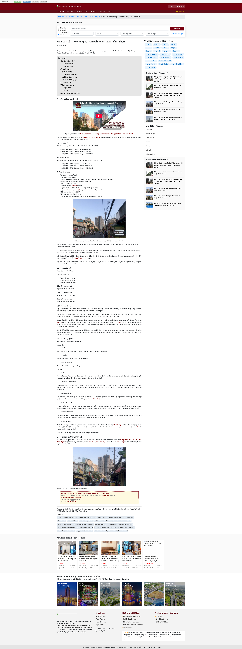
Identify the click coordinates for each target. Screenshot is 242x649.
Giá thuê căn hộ (68, 66)
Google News (127, 628)
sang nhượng (100, 442)
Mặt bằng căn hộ (66, 72)
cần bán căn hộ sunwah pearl (102, 531)
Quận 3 (165, 44)
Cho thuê (63, 30)
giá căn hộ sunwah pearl (64, 524)
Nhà (67, 11)
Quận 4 (173, 44)
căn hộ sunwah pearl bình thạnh (66, 527)
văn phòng (86, 190)
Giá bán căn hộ (68, 64)
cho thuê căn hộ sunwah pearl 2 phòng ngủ (122, 527)
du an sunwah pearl (128, 517)
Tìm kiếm (177, 29)
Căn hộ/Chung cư (77, 11)
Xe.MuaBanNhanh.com (130, 619)
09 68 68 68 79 (71, 502)
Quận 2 (119, 322)
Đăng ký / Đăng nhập (177, 6)
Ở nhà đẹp (149, 129)
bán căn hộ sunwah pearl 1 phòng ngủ (83, 524)
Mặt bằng (93, 11)
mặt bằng (120, 442)
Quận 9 (148, 51)
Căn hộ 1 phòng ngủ (69, 74)
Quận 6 (156, 48)
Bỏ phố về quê (150, 134)
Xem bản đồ (82, 632)
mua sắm (136, 427)
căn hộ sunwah (98, 521)
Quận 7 (165, 48)
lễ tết (98, 399)
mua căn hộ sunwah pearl (124, 521)
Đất (86, 11)
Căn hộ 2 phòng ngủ (69, 77)
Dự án (148, 142)
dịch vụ (79, 190)
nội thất (74, 186)
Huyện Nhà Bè (150, 67)
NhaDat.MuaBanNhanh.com (131, 616)
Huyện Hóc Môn (177, 64)
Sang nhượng (64, 32)
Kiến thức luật (150, 154)
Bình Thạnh (105, 495)
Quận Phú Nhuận (151, 57)
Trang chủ (61, 11)
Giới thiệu (158, 616)
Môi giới (148, 150)
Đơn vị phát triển (65, 82)
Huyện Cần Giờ (151, 64)
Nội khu (65, 90)
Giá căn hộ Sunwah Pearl (68, 61)
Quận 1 (59, 322)
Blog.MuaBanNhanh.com (130, 622)
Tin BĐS (109, 11)
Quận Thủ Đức (150, 61)
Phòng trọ (101, 11)
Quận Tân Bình (165, 57)
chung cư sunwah (100, 524)
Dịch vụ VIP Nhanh (161, 622)
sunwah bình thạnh (72, 521)
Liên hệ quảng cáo (161, 619)
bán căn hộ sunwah (112, 524)
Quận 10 (157, 51)
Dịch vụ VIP (150, 138)
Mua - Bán (63, 28)
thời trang (117, 425)
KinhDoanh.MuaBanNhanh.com (132, 625)
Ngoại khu (66, 88)
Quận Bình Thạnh (151, 54)
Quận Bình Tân (177, 54)
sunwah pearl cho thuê (115, 517)
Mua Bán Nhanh (100, 616)
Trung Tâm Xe (100, 619)
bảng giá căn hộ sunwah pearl (84, 531)
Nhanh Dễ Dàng (100, 622)
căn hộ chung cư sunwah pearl (66, 531)
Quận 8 (173, 48)
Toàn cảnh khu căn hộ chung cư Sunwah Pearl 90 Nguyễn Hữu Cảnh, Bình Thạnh (106, 134)
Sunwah (60, 517)
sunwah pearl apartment (85, 521)
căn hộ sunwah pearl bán (126, 524)
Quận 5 (148, 48)
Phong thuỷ (149, 146)
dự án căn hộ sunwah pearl (101, 527)
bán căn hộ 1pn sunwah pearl (120, 531)
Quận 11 (166, 51)
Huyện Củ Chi (163, 64)
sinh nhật (90, 399)
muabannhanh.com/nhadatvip (71, 497)
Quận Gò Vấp (165, 54)
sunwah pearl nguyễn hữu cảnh (87, 517)
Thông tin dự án (65, 69)
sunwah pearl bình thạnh (70, 517)
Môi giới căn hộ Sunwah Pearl (70, 93)
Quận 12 (175, 51)
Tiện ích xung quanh (67, 85)
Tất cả (62, 34)
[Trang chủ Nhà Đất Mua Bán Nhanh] (69, 6)
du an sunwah (61, 521)
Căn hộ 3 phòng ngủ (69, 80)
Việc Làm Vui (99, 625)
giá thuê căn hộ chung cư (91, 137)
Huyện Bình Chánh (165, 61)
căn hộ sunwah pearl (109, 521)
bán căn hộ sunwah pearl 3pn (85, 527)
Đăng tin (181, 11)
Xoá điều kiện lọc (177, 34)
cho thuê (92, 442)
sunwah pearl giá (102, 517)
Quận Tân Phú (178, 57)
